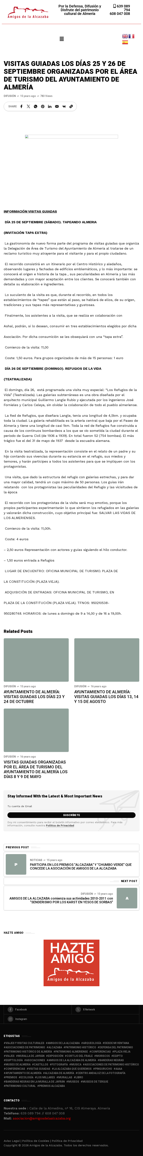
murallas (65, 1077)
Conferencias (15, 1069)
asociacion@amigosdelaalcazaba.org (42, 1118)
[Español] (125, 42)
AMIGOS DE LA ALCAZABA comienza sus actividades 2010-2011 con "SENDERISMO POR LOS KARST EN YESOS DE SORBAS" (61, 900)
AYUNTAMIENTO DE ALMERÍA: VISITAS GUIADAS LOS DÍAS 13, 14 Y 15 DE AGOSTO (106, 697)
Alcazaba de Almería (59, 1073)
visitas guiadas (39, 1069)
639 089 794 (123, 8)
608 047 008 (120, 13)
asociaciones (35, 1060)
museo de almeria (18, 1065)
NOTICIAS (36, 860)
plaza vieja (122, 1052)
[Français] (131, 36)
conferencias (101, 1052)
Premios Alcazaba (52, 1086)
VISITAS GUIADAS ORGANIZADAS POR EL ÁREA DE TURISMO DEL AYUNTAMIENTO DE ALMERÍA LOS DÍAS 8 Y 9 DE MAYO (36, 769)
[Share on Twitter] (28, 106)
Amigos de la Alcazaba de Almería (72, 1060)
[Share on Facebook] (21, 106)
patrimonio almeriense (71, 1052)
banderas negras (111, 1060)
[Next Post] (127, 898)
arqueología (92, 1043)
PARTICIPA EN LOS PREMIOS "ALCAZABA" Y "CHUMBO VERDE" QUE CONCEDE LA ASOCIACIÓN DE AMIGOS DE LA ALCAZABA (81, 866)
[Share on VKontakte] (64, 106)
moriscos (103, 1056)
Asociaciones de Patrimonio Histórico (112, 1065)
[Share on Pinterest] (42, 106)
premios (11, 1077)
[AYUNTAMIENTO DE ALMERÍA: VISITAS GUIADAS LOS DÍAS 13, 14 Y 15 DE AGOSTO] (106, 660)
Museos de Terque (95, 1082)
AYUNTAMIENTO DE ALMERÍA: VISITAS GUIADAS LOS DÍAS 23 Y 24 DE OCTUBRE (34, 697)
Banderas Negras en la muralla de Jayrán (35, 1082)
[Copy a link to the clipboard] (71, 106)
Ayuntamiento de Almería (24, 1073)
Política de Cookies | (37, 1141)
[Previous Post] (16, 864)
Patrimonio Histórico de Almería (29, 1052)
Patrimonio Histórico (80, 1047)
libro (79, 1077)
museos (73, 1082)
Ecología (26, 1077)
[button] (61, 39)
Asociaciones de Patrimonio (25, 1047)
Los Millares (46, 1077)
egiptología (14, 1060)
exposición (55, 1056)
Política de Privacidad (60, 825)
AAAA (118, 1069)
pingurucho (103, 1069)
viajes (10, 1056)
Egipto (118, 1056)
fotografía (60, 1065)
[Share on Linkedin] (49, 106)
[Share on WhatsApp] (35, 106)
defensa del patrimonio (116, 1047)
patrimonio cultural (21, 1086)
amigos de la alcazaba (64, 1043)
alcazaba (55, 1047)
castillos (41, 1065)
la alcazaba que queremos (73, 1069)
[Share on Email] (57, 106)
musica (76, 1065)
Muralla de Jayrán (31, 1056)
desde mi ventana (116, 1043)
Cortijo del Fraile (80, 1056)
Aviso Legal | (12, 1141)
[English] (125, 36)
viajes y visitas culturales (25, 1043)
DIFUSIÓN (10, 96)
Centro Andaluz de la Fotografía (101, 1073)
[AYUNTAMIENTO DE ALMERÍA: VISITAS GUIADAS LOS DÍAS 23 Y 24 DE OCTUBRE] (36, 660)
